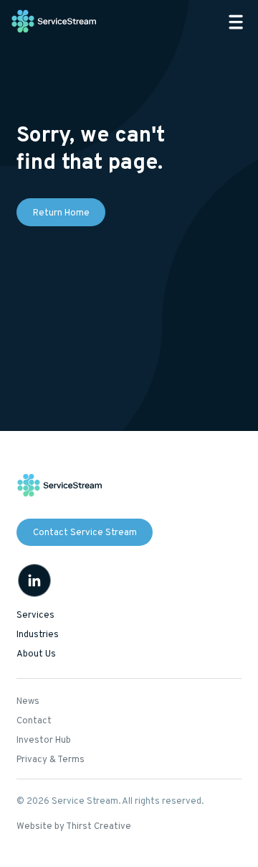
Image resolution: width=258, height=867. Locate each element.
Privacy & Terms (50, 760)
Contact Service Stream (85, 533)
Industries (37, 635)
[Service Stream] (54, 22)
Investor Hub (43, 740)
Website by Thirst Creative (73, 827)
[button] (236, 22)
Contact (34, 721)
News (27, 702)
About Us (36, 654)
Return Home (61, 213)
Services (35, 615)
